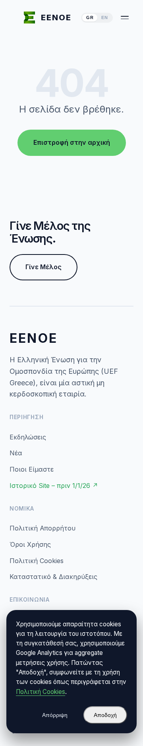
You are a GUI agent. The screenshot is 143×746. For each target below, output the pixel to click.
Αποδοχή (105, 715)
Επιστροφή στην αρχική (71, 142)
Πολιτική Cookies (37, 561)
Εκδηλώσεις (28, 437)
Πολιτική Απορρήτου (42, 528)
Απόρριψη (55, 715)
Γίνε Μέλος (43, 267)
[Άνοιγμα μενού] (125, 17)
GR (89, 17)
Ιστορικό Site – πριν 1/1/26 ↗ (54, 486)
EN (104, 17)
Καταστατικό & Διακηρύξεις (53, 577)
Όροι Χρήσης (30, 544)
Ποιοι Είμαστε (32, 469)
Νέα (16, 453)
